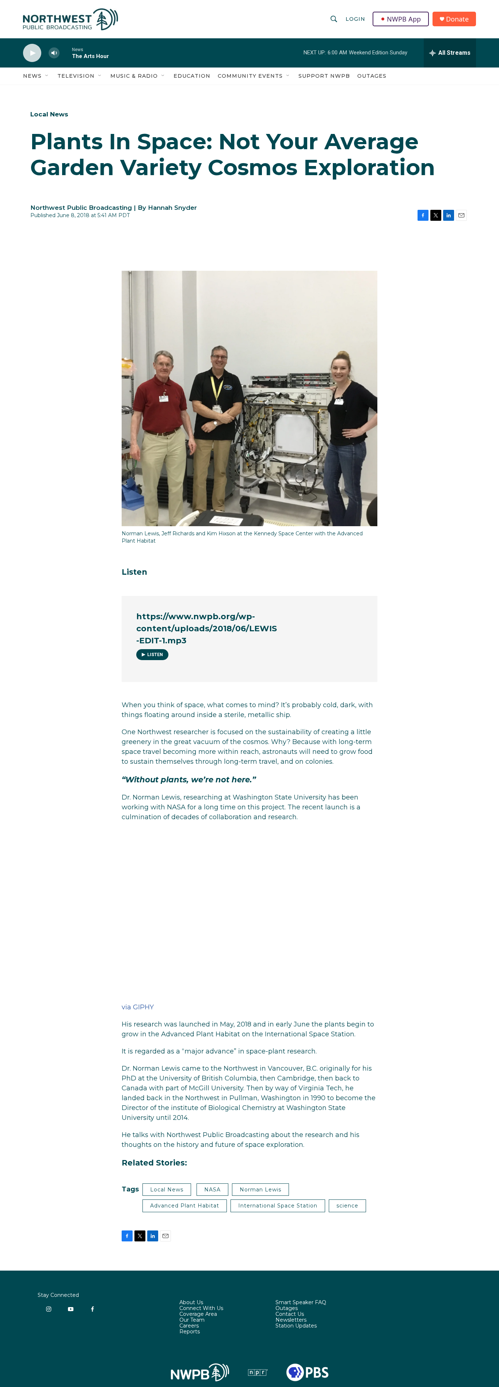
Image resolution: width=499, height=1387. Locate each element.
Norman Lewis (260, 1189)
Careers (189, 1326)
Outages (371, 76)
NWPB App (404, 19)
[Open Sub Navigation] (47, 76)
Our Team (192, 1320)
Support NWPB (324, 76)
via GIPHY (138, 1007)
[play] (32, 53)
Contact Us (289, 1314)
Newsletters (290, 1320)
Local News (49, 114)
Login (355, 19)
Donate (457, 19)
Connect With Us (201, 1308)
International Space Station (277, 1205)
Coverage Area (198, 1314)
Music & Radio (134, 76)
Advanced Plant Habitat (184, 1205)
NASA (212, 1189)
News (32, 76)
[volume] (54, 53)
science (347, 1205)
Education (192, 76)
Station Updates (296, 1326)
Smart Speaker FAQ (300, 1303)
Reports (189, 1332)
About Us (191, 1303)
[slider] (66, 53)
